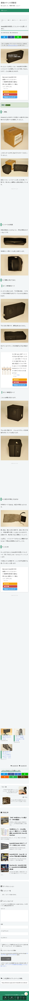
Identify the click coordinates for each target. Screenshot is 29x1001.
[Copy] (25, 37)
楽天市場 (6, 94)
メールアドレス (4, 931)
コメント (3, 908)
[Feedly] (13, 777)
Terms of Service (12, 954)
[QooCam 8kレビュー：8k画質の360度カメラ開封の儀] (19, 732)
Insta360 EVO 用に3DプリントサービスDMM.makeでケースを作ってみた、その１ (7, 754)
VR (9, 20)
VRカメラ (16, 20)
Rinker (18, 374)
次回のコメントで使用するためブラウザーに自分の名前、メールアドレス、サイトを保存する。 (15, 945)
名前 (2, 924)
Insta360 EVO (15, 765)
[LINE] (18, 37)
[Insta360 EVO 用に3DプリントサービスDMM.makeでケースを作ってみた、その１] (6, 747)
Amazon (6, 92)
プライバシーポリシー (13, 45)
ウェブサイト (4, 937)
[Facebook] (11, 37)
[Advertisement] (14, 205)
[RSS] (5, 777)
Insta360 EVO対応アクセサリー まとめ (7, 737)
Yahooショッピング (9, 97)
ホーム (4, 20)
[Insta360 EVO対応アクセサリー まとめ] (6, 732)
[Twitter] (4, 37)
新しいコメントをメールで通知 (8, 950)
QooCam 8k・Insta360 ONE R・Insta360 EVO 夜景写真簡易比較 (18, 867)
